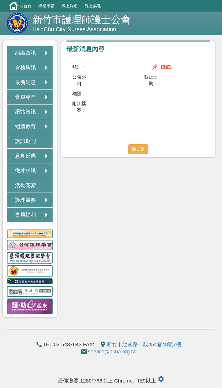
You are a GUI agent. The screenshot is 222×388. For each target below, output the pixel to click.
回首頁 (25, 5)
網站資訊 (25, 112)
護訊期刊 (25, 141)
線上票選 (93, 5)
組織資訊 (25, 53)
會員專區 (25, 97)
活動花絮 (25, 185)
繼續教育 (25, 126)
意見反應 (25, 156)
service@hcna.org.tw (112, 352)
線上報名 (70, 5)
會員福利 (25, 215)
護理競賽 (25, 200)
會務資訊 (25, 67)
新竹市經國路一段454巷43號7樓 (144, 344)
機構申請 (46, 5)
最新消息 (25, 82)
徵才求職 (25, 171)
